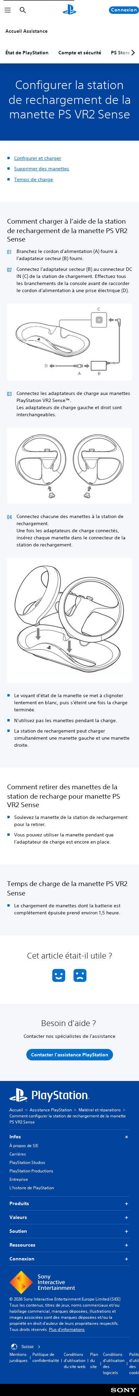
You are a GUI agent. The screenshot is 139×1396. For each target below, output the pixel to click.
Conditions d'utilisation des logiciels (113, 1363)
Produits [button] (19, 1203)
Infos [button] (15, 1137)
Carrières (17, 1154)
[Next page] (132, 52)
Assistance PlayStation (51, 1110)
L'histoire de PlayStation (31, 1188)
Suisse (27, 1346)
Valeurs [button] (18, 1217)
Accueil (16, 1110)
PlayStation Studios (27, 1162)
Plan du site (94, 1360)
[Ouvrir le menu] (7, 10)
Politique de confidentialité (45, 1357)
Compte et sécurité (79, 53)
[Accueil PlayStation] (69, 10)
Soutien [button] (18, 1231)
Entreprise (18, 1179)
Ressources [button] (22, 1245)
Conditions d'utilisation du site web (74, 1360)
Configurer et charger (37, 158)
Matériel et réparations (100, 1110)
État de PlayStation (27, 53)
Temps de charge (33, 179)
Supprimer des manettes (41, 169)
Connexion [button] (21, 1259)
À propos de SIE (23, 1145)
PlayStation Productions (31, 1171)
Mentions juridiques (18, 1357)
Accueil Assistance (26, 31)
